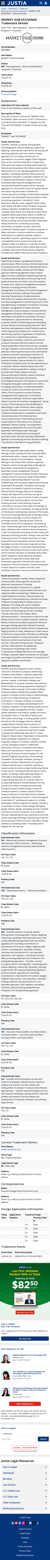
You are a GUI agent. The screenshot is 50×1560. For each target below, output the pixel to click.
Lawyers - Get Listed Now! (25, 1447)
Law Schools (9, 1484)
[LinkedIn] (12, 1523)
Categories (24, 9)
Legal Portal (25, 1533)
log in (9, 1174)
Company (25, 1538)
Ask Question (25, 1338)
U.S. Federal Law (11, 1490)
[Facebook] (19, 1523)
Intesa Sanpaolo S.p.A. (11, 1149)
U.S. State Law (10, 1496)
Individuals (8, 1472)
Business (7, 1478)
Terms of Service (25, 1547)
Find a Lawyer (8, 1428)
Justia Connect (25, 1529)
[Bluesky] (30, 1523)
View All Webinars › (25, 1404)
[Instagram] (23, 1523)
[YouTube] (16, 1523)
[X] (33, 1523)
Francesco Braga (8, 94)
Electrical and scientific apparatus (14, 11)
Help (25, 1542)
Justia (3, 9)
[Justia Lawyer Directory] (37, 1523)
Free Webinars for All (12, 1349)
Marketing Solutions (13, 1508)
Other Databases (11, 1502)
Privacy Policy (25, 1551)
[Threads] (26, 1523)
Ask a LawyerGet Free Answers (10, 1325)
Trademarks (12, 9)
